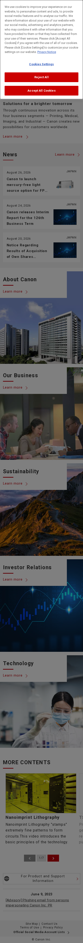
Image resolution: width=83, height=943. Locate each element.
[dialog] (41, 49)
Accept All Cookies (41, 90)
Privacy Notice (46, 52)
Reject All (41, 77)
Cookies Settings (41, 64)
